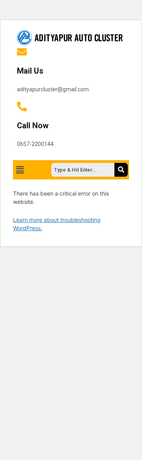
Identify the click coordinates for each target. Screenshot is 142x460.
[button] (19, 170)
